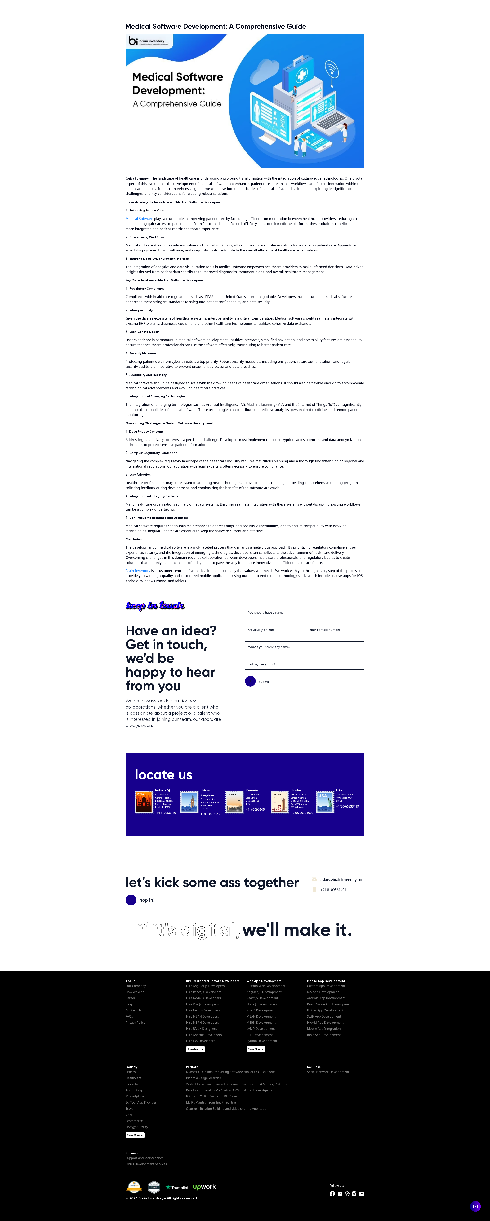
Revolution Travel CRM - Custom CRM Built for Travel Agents (229, 1090)
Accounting (134, 1090)
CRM (129, 1115)
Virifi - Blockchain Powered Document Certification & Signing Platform (237, 1084)
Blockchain (133, 1084)
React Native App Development (329, 1004)
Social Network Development (328, 1072)
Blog (129, 1004)
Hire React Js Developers (203, 992)
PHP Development (260, 1035)
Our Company (136, 986)
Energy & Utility (137, 1127)
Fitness (131, 1072)
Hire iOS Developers (200, 1041)
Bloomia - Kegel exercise (203, 1078)
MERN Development (261, 1022)
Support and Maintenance (144, 1158)
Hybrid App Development (325, 1022)
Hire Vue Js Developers (202, 1004)
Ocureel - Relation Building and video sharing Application (227, 1108)
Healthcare (133, 1078)
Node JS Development (262, 1004)
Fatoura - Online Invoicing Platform (211, 1096)
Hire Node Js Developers (203, 998)
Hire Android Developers (204, 1035)
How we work (135, 992)
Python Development (262, 1041)
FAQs (129, 1016)
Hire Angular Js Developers (205, 986)
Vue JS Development (261, 1010)
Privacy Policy (135, 1022)
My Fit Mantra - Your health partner (211, 1102)
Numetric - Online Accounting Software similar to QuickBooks (230, 1072)
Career (130, 998)
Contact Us (133, 1010)
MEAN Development (261, 1016)
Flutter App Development (325, 1010)
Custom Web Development (266, 986)
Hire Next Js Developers (203, 1010)
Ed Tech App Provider (141, 1102)
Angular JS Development (264, 992)
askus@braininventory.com (342, 879)
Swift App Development (324, 1016)
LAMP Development (261, 1029)
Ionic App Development (324, 1035)
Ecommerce (134, 1121)
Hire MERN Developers (202, 1022)
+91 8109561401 (333, 889)
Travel (130, 1108)
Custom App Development (326, 986)
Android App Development (326, 998)
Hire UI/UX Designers (201, 1029)
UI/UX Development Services (146, 1164)
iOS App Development (323, 992)
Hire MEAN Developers (202, 1016)
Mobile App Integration (324, 1029)
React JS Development (262, 998)
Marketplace (135, 1096)
